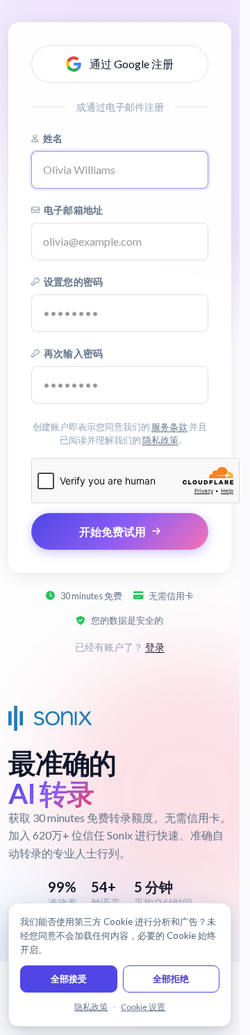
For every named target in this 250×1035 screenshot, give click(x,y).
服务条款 (169, 426)
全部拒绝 (171, 978)
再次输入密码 (73, 353)
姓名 (52, 138)
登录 (155, 647)
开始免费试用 (112, 531)
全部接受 (69, 978)
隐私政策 (160, 439)
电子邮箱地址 (73, 210)
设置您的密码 (73, 281)
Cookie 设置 (143, 1007)
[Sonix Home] (50, 718)
